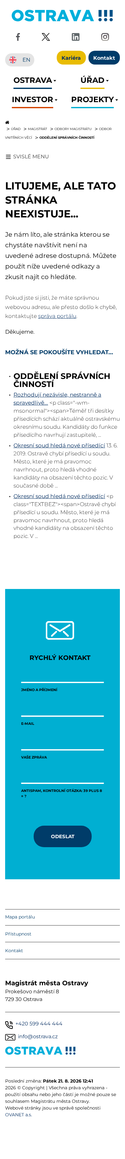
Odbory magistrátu (73, 129)
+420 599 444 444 (39, 1024)
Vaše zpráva (34, 757)
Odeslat (62, 836)
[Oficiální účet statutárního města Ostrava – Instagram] (105, 38)
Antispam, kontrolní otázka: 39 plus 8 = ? (61, 793)
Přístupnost (18, 934)
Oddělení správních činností (66, 137)
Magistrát (37, 129)
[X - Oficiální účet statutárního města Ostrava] (46, 38)
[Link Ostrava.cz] (40, 1052)
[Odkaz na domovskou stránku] (62, 122)
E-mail (27, 723)
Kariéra (71, 57)
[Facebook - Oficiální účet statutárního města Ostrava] (18, 38)
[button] (32, 82)
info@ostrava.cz (38, 1036)
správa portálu (57, 316)
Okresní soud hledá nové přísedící (59, 445)
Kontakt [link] (104, 57)
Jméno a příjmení (39, 689)
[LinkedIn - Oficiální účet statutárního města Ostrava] (76, 38)
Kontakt (14, 950)
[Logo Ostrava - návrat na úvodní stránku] (62, 21)
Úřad (16, 129)
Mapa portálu (20, 917)
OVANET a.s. (18, 1115)
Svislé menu (31, 157)
